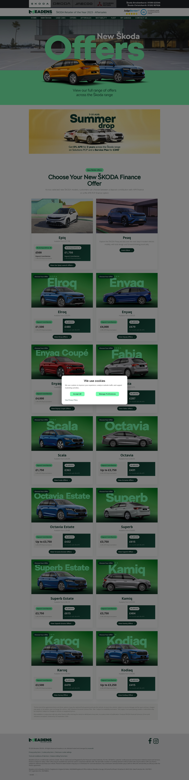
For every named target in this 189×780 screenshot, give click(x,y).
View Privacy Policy (71, 400)
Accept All (77, 394)
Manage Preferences (107, 394)
